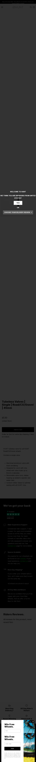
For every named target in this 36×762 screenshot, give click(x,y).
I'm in (12, 748)
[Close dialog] (33, 721)
